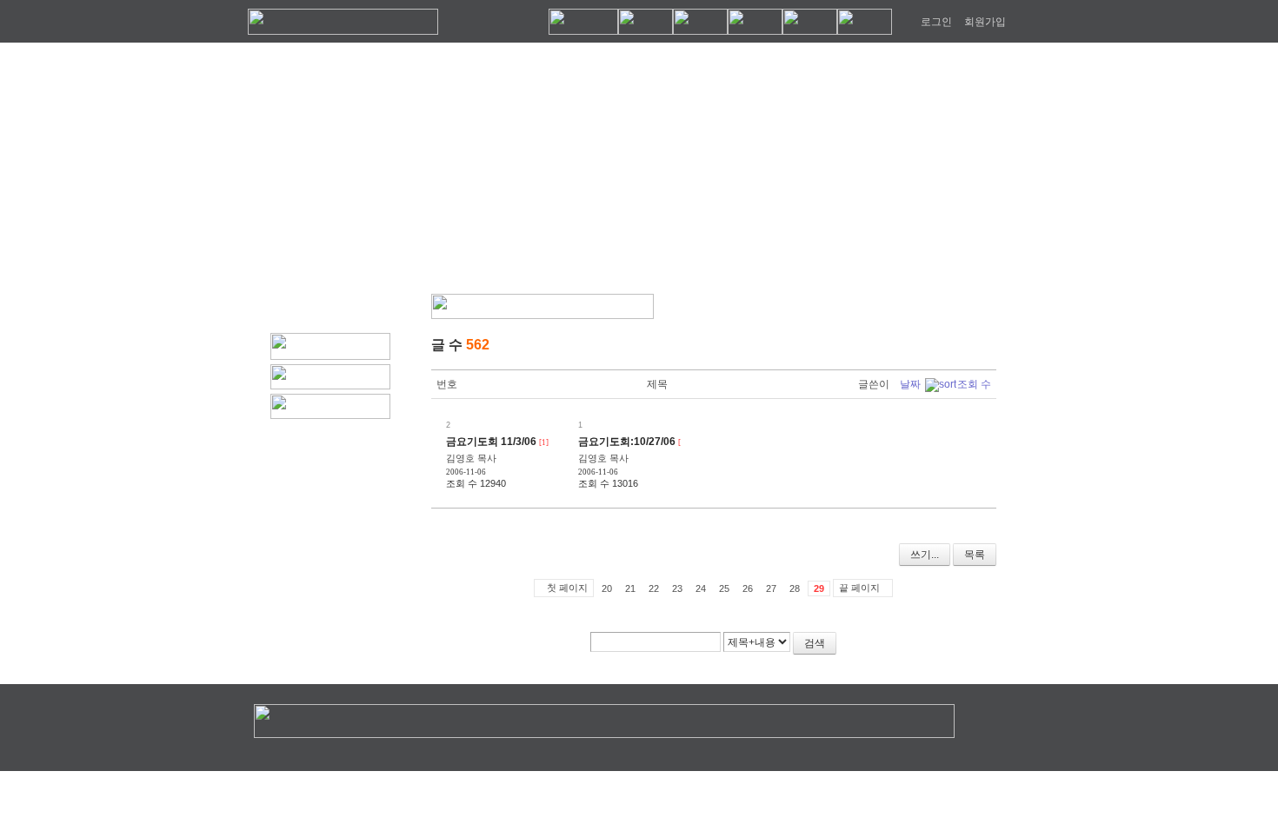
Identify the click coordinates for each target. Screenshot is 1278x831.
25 (724, 588)
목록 (974, 554)
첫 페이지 (567, 587)
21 (630, 588)
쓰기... (924, 554)
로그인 (936, 22)
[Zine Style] (964, 346)
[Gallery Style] (986, 346)
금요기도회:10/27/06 (627, 441)
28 (794, 588)
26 (747, 588)
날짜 (910, 384)
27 (771, 588)
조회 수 (974, 384)
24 (701, 588)
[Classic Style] (941, 346)
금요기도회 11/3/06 (491, 441)
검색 (814, 643)
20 (607, 588)
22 (654, 588)
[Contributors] (950, 650)
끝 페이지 (859, 587)
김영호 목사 (471, 458)
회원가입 (985, 22)
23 (677, 588)
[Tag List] (976, 650)
